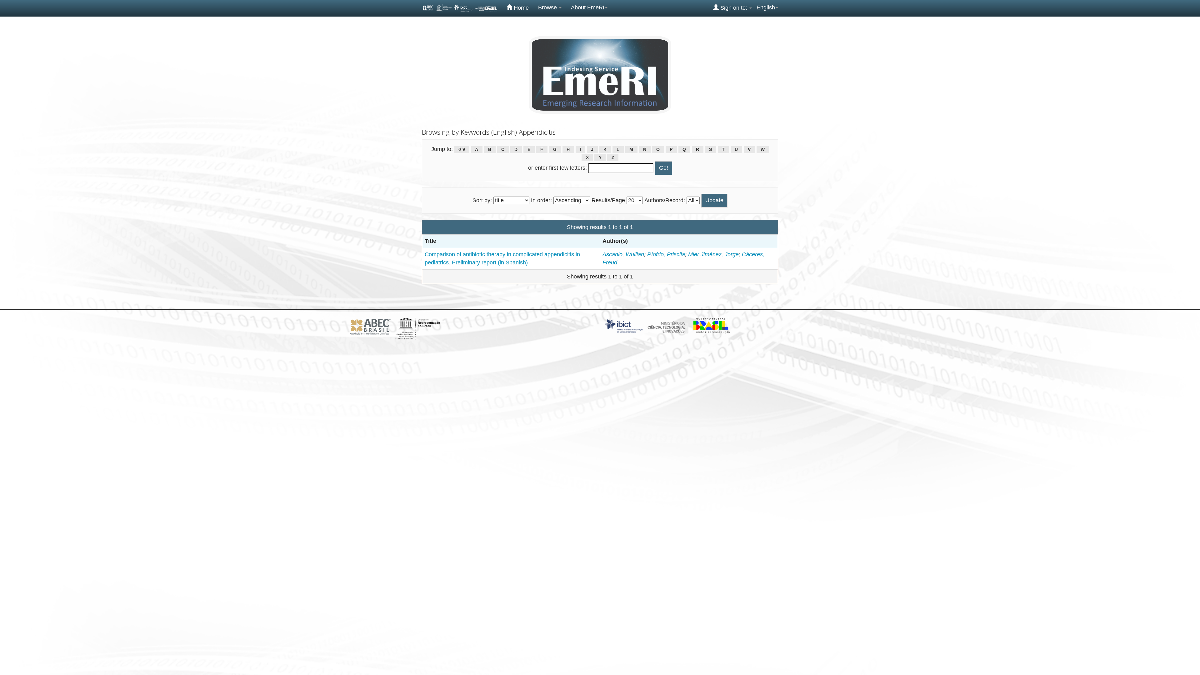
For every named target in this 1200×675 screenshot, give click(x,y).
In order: (541, 200)
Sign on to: (734, 8)
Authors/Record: (664, 200)
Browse (548, 7)
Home (520, 8)
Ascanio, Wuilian (623, 254)
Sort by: (482, 200)
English (766, 7)
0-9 (461, 149)
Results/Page (608, 200)
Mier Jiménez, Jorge (713, 254)
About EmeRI (587, 7)
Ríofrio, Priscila (666, 254)
